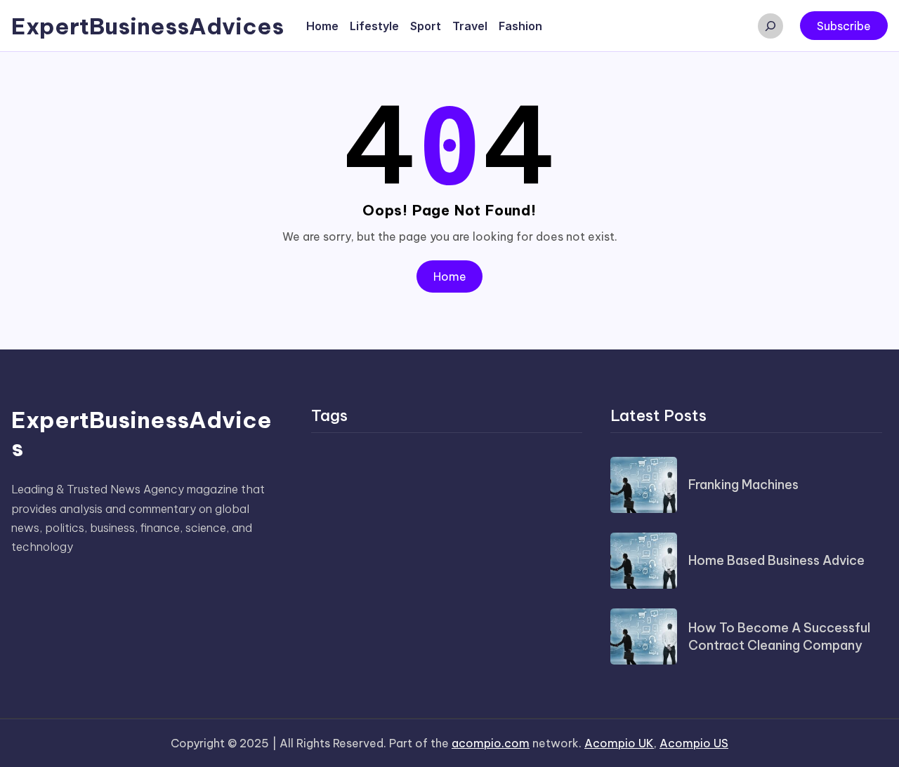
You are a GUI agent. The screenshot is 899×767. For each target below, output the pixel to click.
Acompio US (694, 743)
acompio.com (491, 743)
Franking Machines (743, 484)
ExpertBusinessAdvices (147, 26)
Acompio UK (619, 743)
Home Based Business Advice (776, 560)
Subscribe (844, 26)
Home (449, 276)
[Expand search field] (770, 26)
